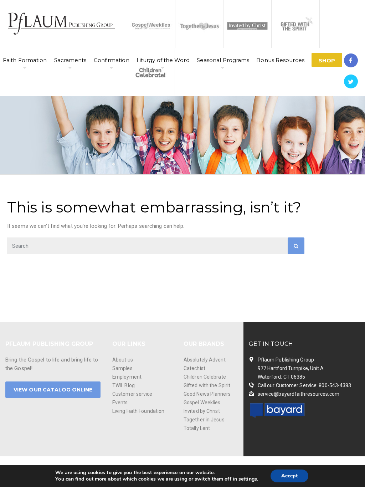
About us (122, 360)
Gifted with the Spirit (207, 385)
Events (120, 402)
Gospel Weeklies (202, 402)
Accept (289, 475)
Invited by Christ (202, 411)
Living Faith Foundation (138, 411)
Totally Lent (197, 428)
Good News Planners (207, 394)
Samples (122, 368)
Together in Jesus (204, 419)
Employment (127, 377)
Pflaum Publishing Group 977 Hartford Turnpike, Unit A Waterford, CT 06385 (291, 368)
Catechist (194, 368)
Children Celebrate (205, 377)
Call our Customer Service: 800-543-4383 (304, 385)
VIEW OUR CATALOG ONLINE (53, 389)
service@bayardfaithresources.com (298, 394)
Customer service (132, 394)
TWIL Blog (123, 385)
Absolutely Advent (205, 360)
